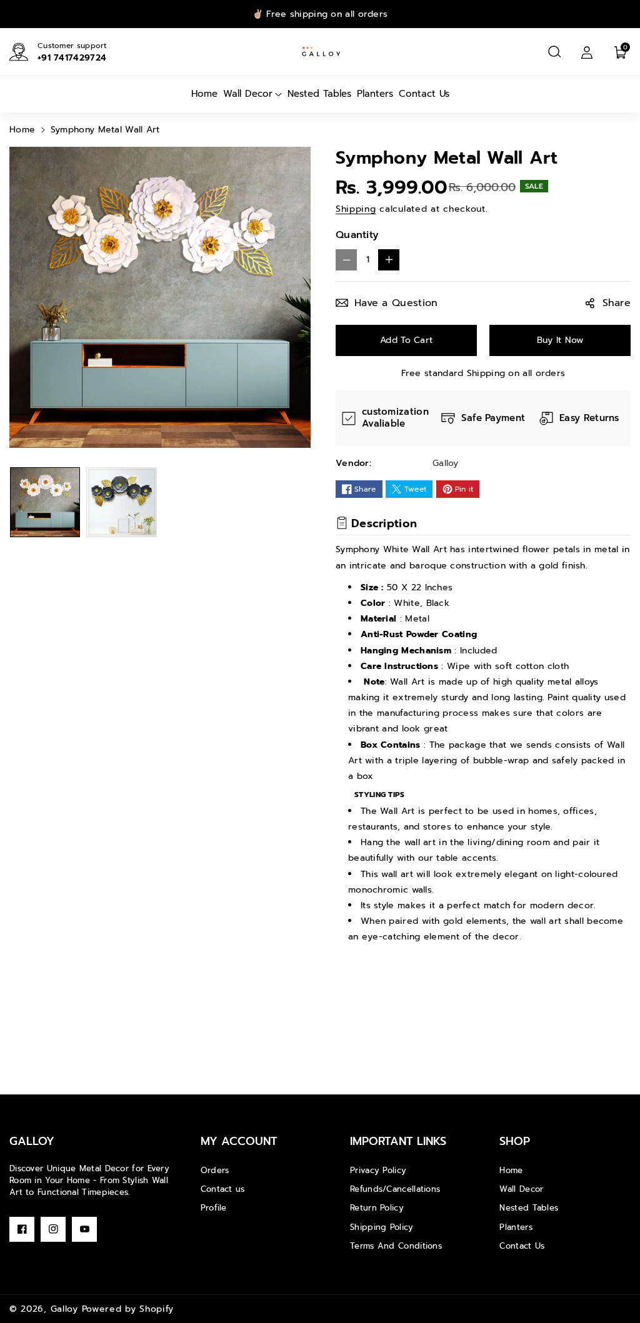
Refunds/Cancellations (395, 1189)
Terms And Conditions (396, 1246)
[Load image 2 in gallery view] (121, 502)
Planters (515, 1227)
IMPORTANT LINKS (398, 1141)
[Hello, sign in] (587, 52)
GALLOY (31, 1141)
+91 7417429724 (72, 57)
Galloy (64, 1309)
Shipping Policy (382, 1227)
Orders (215, 1170)
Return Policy (377, 1208)
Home (22, 129)
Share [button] (616, 302)
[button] (554, 51)
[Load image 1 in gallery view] (45, 502)
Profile (214, 1208)
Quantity (357, 234)
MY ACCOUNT (239, 1141)
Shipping (356, 209)
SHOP (514, 1141)
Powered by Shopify (128, 1309)
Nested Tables (528, 1208)
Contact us (223, 1189)
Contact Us (521, 1246)
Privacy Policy (378, 1170)
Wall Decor (521, 1189)
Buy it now (560, 340)
